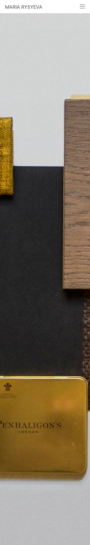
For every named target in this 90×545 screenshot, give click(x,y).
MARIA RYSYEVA (23, 6)
